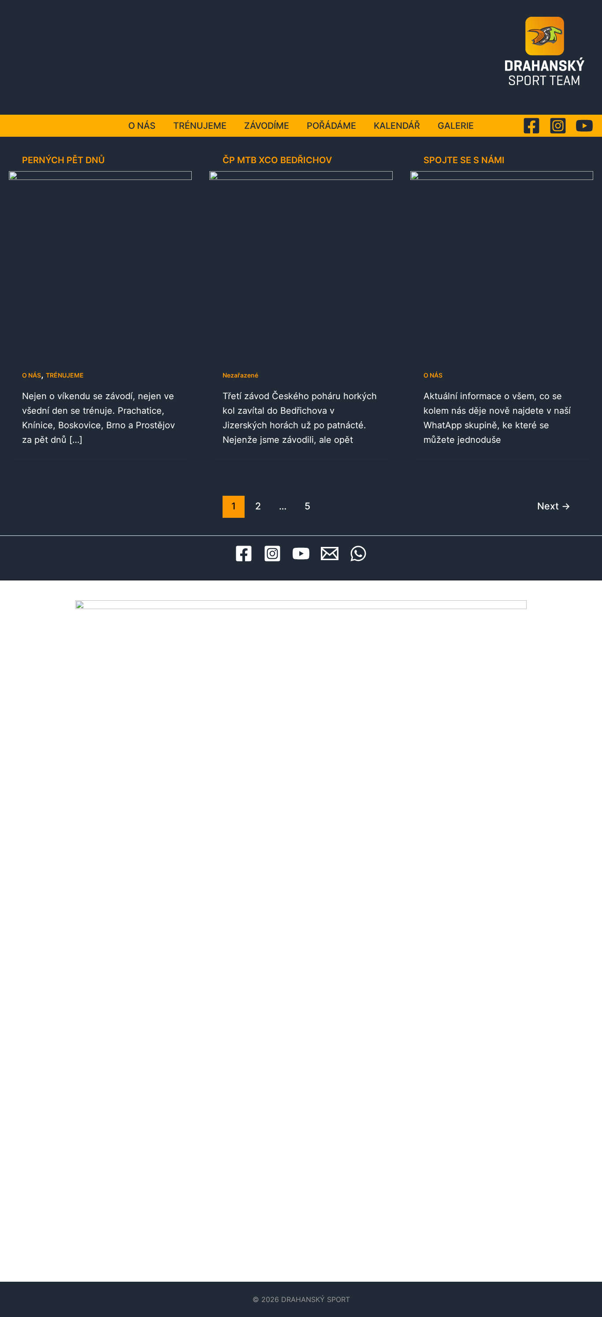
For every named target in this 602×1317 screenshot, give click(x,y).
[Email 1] (329, 553)
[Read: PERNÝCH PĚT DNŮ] (100, 262)
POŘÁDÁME (331, 125)
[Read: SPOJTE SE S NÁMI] (501, 262)
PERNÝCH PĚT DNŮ (63, 160)
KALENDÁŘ (397, 125)
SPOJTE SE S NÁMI (464, 160)
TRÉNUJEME (200, 125)
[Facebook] (531, 126)
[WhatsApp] (358, 553)
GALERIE (456, 125)
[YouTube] (584, 126)
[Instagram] (558, 126)
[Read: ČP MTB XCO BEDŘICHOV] (300, 262)
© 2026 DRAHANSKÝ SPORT (301, 1299)
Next (553, 506)
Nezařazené (240, 375)
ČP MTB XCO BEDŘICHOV (277, 160)
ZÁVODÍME (266, 125)
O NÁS (142, 125)
